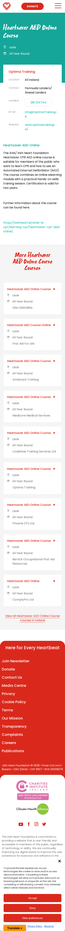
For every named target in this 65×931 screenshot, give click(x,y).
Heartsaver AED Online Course (29, 289)
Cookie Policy (14, 701)
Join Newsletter (15, 661)
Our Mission (12, 718)
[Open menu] (58, 7)
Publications (13, 750)
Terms (7, 710)
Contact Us (12, 677)
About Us (49, 926)
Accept (32, 898)
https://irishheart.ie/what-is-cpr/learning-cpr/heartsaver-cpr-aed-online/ (32, 227)
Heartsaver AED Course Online (29, 325)
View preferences (32, 918)
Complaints (12, 734)
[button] (59, 861)
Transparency (14, 726)
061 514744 (38, 102)
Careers (9, 742)
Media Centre (14, 685)
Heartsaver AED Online (23, 581)
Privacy (8, 693)
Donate (32, 6)
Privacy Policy (34, 926)
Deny (32, 908)
